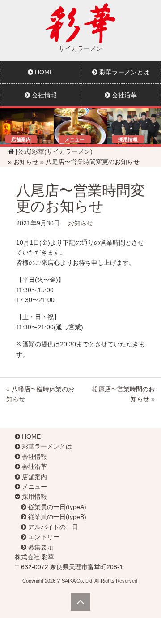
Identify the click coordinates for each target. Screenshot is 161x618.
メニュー (33, 486)
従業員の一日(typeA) (56, 506)
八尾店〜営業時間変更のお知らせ (80, 198)
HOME (43, 72)
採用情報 (33, 496)
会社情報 (43, 95)
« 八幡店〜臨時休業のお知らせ (40, 393)
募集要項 (39, 547)
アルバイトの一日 (52, 527)
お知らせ (25, 161)
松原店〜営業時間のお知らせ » (123, 393)
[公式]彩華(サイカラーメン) (54, 151)
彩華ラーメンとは (123, 72)
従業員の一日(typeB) (56, 516)
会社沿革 (123, 95)
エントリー (42, 536)
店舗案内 (33, 476)
